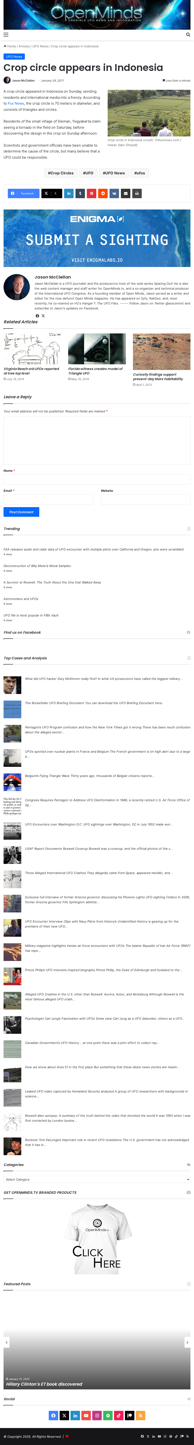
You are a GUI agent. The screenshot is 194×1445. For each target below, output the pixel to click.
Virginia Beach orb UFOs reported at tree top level (31, 371)
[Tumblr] (80, 193)
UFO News (40, 46)
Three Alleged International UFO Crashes (55, 873)
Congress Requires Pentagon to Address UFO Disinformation (70, 800)
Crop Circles (62, 173)
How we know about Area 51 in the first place (59, 1067)
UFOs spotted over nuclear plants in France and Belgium (67, 751)
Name (9, 470)
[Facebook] (37, 316)
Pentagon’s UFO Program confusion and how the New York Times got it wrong (83, 727)
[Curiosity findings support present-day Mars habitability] (161, 351)
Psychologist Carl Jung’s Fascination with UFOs (60, 1018)
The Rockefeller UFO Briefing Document (54, 703)
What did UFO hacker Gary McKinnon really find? (61, 679)
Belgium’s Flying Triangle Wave (47, 776)
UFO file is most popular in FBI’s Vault (31, 615)
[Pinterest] (91, 193)
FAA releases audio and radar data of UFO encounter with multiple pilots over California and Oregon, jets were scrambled (94, 549)
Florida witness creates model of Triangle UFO (95, 371)
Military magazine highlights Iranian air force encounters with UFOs (74, 946)
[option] (97, 1342)
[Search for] (188, 34)
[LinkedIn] (69, 193)
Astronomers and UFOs (21, 599)
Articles (24, 46)
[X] (43, 316)
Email (9, 491)
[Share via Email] (125, 193)
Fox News (16, 103)
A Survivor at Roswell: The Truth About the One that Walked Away (52, 582)
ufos (141, 173)
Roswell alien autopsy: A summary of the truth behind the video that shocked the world (90, 1115)
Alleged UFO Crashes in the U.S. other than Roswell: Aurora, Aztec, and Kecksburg (86, 994)
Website (107, 491)
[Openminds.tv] (97, 15)
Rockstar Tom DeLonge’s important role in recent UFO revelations (73, 1140)
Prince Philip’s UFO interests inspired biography (60, 970)
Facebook (91, 308)
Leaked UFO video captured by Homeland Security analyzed (69, 1091)
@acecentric (175, 303)
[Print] (137, 193)
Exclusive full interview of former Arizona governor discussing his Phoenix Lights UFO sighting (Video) (101, 897)
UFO (89, 173)
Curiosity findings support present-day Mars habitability (158, 376)
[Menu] (6, 34)
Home (11, 46)
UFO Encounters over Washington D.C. (53, 824)
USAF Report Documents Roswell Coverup (56, 848)
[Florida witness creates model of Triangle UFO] (97, 348)
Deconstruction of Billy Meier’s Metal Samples (37, 566)
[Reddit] (103, 193)
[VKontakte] (114, 193)
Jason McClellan (23, 80)
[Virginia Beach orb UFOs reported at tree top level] (32, 348)
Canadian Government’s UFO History (52, 1043)
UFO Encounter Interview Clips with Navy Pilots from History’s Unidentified (80, 921)
